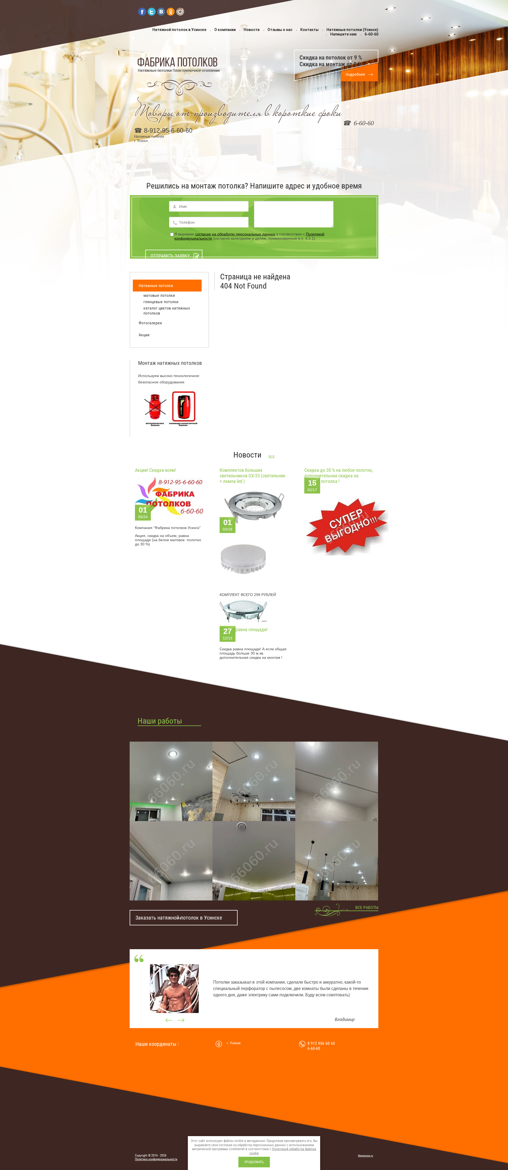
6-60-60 (371, 34)
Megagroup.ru (365, 1155)
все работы (366, 907)
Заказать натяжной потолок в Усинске (178, 918)
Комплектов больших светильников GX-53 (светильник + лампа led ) (252, 475)
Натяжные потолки (156, 285)
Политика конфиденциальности (156, 1159)
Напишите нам (343, 34)
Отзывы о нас (279, 30)
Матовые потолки (159, 295)
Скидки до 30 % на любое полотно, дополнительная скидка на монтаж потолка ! (338, 475)
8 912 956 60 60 (321, 1043)
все (272, 456)
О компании (225, 30)
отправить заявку (170, 255)
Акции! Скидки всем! (155, 470)
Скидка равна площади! (243, 629)
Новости (252, 30)
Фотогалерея (150, 322)
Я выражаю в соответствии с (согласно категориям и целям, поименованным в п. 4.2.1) (249, 236)
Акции (144, 334)
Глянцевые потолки (160, 301)
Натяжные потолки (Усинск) (352, 30)
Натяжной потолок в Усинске (179, 30)
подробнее (355, 74)
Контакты (309, 30)
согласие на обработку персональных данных (235, 234)
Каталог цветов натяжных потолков (166, 311)
